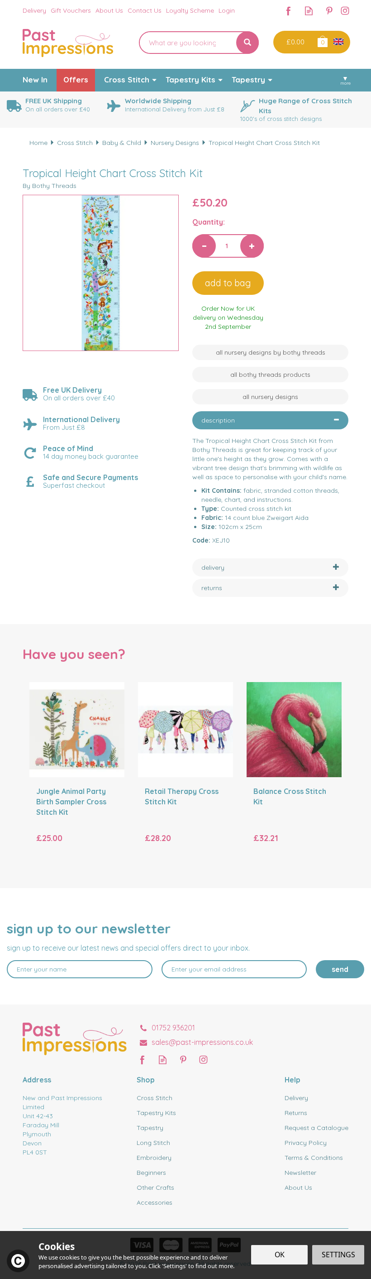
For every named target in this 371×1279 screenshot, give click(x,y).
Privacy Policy (306, 1143)
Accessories (154, 1202)
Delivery (296, 1098)
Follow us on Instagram (345, 10)
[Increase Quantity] (252, 246)
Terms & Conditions (314, 1158)
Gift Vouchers (71, 10)
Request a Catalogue (316, 1128)
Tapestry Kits (156, 1113)
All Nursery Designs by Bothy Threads (270, 352)
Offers (75, 79)
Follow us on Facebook (288, 10)
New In (35, 79)
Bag (322, 41)
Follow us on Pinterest (329, 10)
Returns (296, 1113)
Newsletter (300, 1172)
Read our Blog (308, 10)
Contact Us (145, 10)
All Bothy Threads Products (270, 374)
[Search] (247, 42)
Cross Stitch (154, 1098)
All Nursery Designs (270, 397)
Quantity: (208, 221)
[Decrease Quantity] (204, 246)
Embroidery (154, 1158)
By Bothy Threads (49, 186)
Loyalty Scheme (190, 10)
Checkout (294, 42)
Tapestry (150, 1128)
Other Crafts (155, 1187)
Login (227, 10)
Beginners (151, 1172)
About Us (298, 1187)
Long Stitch (153, 1143)
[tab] (270, 420)
